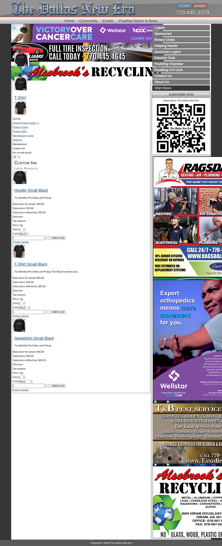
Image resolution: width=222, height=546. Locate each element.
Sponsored (163, 34)
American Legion (167, 52)
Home (69, 21)
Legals (159, 27)
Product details (21, 242)
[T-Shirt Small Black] (19, 257)
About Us (161, 82)
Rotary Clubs (164, 40)
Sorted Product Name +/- (26, 123)
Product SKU (20, 131)
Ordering (17, 140)
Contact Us (163, 76)
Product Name (20, 127)
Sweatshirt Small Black (34, 338)
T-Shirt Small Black (30, 264)
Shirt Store (162, 88)
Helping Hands (165, 46)
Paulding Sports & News (138, 21)
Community (88, 21)
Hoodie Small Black (31, 190)
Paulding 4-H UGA (168, 70)
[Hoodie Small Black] (20, 183)
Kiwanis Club (164, 58)
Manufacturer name (23, 135)
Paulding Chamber (168, 64)
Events (108, 21)
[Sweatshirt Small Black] (19, 331)
